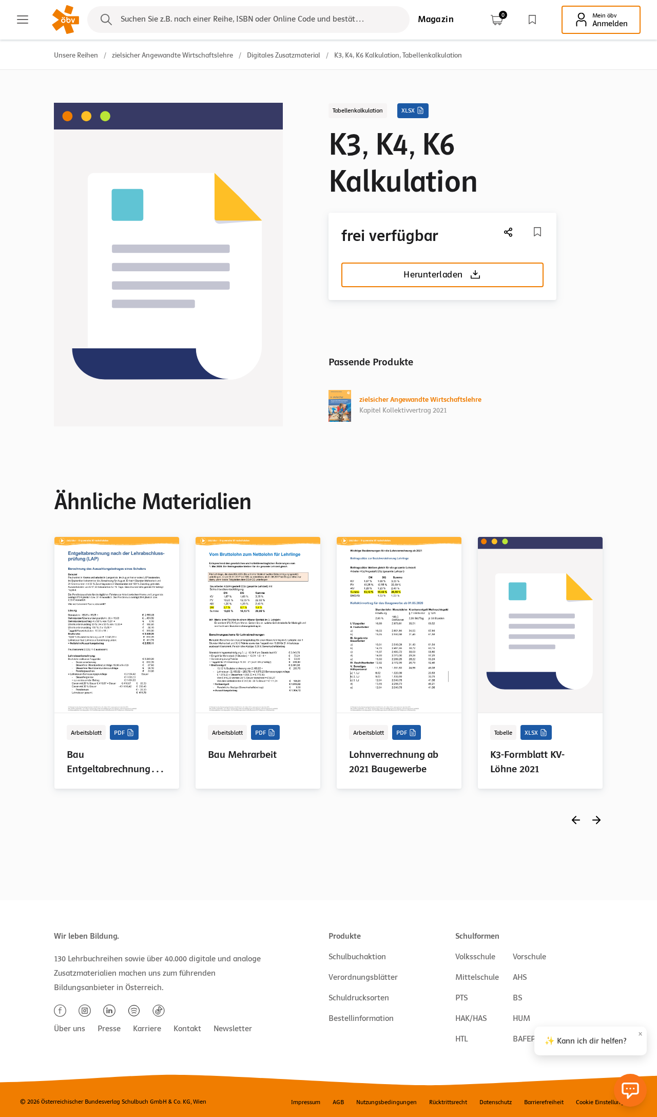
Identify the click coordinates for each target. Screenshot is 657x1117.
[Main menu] (22, 19)
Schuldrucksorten (358, 997)
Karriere (147, 1028)
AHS (520, 977)
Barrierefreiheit (544, 1102)
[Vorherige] (576, 819)
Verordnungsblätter (363, 977)
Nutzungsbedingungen (386, 1102)
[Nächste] (509, 232)
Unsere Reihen (76, 55)
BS (517, 997)
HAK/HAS (471, 1018)
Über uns (69, 1028)
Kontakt (187, 1028)
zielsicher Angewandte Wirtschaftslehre (172, 55)
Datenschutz (495, 1102)
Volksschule (475, 956)
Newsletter (233, 1028)
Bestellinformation (361, 1018)
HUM (521, 1018)
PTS (461, 997)
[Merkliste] (532, 19)
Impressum (305, 1102)
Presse (109, 1028)
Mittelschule (477, 977)
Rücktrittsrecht (448, 1102)
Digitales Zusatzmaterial (283, 55)
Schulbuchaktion (357, 956)
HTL (461, 1039)
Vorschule (529, 956)
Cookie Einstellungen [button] (603, 1102)
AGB (338, 1102)
